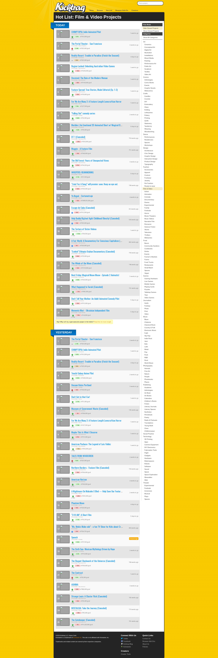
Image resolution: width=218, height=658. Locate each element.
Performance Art (150, 63)
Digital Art (147, 50)
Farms (146, 259)
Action (146, 191)
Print (146, 311)
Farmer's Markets (150, 257)
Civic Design (148, 153)
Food (145, 240)
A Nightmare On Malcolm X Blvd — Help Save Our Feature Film (98, 491)
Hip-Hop (147, 336)
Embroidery (148, 104)
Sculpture (147, 69)
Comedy (147, 197)
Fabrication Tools (150, 450)
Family (146, 208)
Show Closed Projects (151, 31)
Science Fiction (149, 227)
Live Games (148, 281)
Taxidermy (148, 126)
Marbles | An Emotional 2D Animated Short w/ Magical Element (98, 125)
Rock (146, 360)
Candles (147, 96)
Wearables (148, 477)
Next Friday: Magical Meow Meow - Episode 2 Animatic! (95, 275)
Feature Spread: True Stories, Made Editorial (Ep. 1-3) (94, 89)
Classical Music (149, 325)
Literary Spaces (150, 409)
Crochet (147, 99)
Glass (146, 107)
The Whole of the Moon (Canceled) (86, 263)
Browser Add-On (121, 10)
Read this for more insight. (102, 322)
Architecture (148, 151)
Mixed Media (149, 58)
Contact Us (146, 638)
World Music (148, 363)
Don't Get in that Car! (80, 397)
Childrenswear (149, 431)
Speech (74, 537)
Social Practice (148, 434)
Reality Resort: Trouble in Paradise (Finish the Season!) (95, 55)
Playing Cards (149, 287)
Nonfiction (148, 412)
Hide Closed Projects (150, 28)
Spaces (147, 142)
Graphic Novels (149, 88)
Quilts (146, 121)
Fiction (146, 404)
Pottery (147, 115)
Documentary (149, 200)
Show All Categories (150, 37)
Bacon (146, 243)
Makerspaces (149, 461)
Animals (147, 368)
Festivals (147, 210)
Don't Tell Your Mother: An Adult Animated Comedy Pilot (95, 298)
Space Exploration (150, 474)
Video (146, 314)
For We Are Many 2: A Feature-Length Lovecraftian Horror (96, 101)
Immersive (148, 491)
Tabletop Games (150, 292)
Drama (146, 202)
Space (146, 472)
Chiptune (147, 322)
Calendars (148, 398)
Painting (147, 61)
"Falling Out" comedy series (83, 113)
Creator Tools (126, 654)
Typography (148, 164)
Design (145, 148)
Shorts (146, 229)
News (91, 10)
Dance (145, 134)
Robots (147, 464)
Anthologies (148, 80)
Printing (147, 118)
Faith (146, 333)
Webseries (148, 238)
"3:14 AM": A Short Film (81, 515)
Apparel (147, 172)
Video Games (149, 298)
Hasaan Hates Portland (81, 385)
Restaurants (148, 265)
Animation (148, 194)
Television (147, 232)
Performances (149, 137)
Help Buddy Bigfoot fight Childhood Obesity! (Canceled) (95, 218)
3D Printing (148, 439)
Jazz (146, 341)
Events (146, 85)
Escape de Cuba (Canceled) (83, 207)
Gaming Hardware (151, 278)
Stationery (148, 123)
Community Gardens (151, 246)
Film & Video (147, 189)
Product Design (149, 161)
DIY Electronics (149, 447)
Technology (147, 436)
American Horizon (79, 479)
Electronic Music (150, 330)
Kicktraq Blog (128, 644)
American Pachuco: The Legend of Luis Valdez (91, 444)
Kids (145, 344)
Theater (146, 483)
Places (146, 382)
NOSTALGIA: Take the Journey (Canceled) (89, 608)
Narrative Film (149, 221)
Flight (146, 453)
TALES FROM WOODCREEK (82, 456)
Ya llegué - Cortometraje (82, 196)
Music (145, 317)
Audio (146, 303)
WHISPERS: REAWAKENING (82, 172)
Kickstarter (127, 647)
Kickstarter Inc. (77, 637)
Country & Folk (149, 327)
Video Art (147, 74)
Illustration (148, 53)
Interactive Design (150, 159)
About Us (145, 644)
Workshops (148, 145)
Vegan (146, 273)
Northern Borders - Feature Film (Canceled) (90, 467)
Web (146, 480)
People (146, 376)
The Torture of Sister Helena (83, 229)
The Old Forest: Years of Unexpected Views (90, 160)
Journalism (147, 300)
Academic (147, 387)
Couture (147, 175)
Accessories (148, 170)
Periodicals (148, 415)
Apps (146, 442)
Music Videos (149, 219)
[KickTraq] (70, 7)
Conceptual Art (149, 47)
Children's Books (150, 401)
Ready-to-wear (149, 186)
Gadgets (147, 455)
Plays (146, 496)
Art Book (147, 393)
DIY (145, 102)
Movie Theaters (150, 216)
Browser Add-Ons (148, 641)
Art (144, 42)
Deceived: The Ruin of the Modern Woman (89, 78)
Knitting (147, 110)
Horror (146, 213)
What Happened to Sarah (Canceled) (87, 287)
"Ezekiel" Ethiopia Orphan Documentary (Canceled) (93, 251)
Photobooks (148, 379)
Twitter (125, 638)
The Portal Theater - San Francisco (86, 43)
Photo (146, 308)
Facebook (126, 641)
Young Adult (148, 425)
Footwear (147, 178)
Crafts (145, 93)
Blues (146, 319)
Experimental (149, 205)
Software (147, 466)
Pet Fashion (148, 183)
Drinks (146, 251)
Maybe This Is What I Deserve (84, 432)
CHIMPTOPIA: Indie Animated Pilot (86, 32)
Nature (146, 374)
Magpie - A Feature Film (81, 148)
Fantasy (147, 306)
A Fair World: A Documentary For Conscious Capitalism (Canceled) (100, 241)
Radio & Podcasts (150, 420)
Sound (146, 469)
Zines (146, 428)
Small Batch (148, 268)
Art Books (147, 396)
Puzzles (147, 289)
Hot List (109, 10)
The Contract (77, 572)
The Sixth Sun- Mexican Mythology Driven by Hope (93, 549)
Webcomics (148, 91)
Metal (146, 349)
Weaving (147, 129)
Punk (146, 355)
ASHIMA (74, 584)
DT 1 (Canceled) (78, 137)
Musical (147, 494)
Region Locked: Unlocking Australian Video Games (93, 66)
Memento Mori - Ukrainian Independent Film (90, 310)
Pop (145, 352)
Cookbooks (148, 249)
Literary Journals (150, 406)
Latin (146, 347)
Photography (147, 366)
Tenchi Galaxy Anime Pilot (82, 373)
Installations (148, 55)
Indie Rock (148, 338)
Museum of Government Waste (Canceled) (89, 408)
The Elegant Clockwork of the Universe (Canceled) (93, 561)
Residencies (148, 140)
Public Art (147, 66)
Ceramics (147, 44)
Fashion (146, 167)
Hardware (147, 458)
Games (146, 276)
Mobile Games (149, 284)
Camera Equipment (151, 445)
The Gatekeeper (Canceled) (83, 620)
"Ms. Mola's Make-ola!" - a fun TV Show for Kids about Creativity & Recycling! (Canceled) (110, 526)
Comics (146, 77)
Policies (145, 647)
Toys (146, 295)
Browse (100, 10)
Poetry (146, 417)
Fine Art (147, 371)
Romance (147, 224)
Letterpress (148, 112)
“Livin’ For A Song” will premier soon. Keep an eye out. (94, 184)
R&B (146, 357)
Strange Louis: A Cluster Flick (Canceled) (89, 596)
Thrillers (147, 235)
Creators (134, 10)
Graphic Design (150, 156)
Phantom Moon (77, 503)
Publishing (147, 385)
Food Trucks (148, 262)
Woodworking (149, 131)
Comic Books (149, 82)
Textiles (147, 72)
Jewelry (147, 180)
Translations (148, 423)
